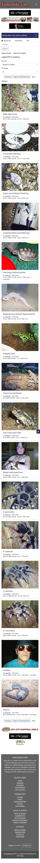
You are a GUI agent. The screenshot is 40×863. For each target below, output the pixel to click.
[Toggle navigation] (36, 4)
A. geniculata (8, 512)
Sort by (4, 61)
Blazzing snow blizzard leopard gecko (19, 314)
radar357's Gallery (19, 53)
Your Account (20, 790)
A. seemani (8, 591)
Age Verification (20, 818)
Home (20, 781)
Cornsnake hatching (11, 153)
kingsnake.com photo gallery (14, 35)
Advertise (20, 783)
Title (27, 41)
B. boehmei (8, 551)
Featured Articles (20, 802)
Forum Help (20, 837)
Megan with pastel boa (13, 472)
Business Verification (20, 820)
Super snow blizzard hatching (15, 193)
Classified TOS (20, 816)
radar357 (8, 117)
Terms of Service (20, 813)
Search (5, 49)
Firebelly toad (9, 353)
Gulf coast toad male (12, 432)
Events (20, 799)
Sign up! (27, 845)
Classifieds (20, 785)
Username (18, 41)
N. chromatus (9, 630)
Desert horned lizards (12, 393)
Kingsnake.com (9, 854)
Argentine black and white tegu (16, 233)
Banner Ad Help (20, 830)
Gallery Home (6, 53)
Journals (20, 797)
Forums (20, 804)
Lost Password (20, 787)
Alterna (6, 710)
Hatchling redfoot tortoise (14, 272)
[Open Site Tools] (38, 432)
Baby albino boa (10, 114)
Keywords (7, 41)
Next (33, 77)
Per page (4, 68)
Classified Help (20, 832)
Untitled (6, 670)
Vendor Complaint (20, 822)
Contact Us (20, 834)
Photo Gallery (20, 806)
